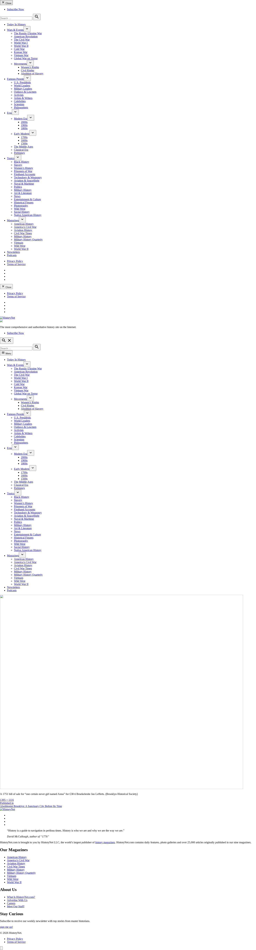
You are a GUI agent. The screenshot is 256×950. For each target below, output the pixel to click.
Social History (22, 211)
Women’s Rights (30, 67)
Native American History (27, 215)
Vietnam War (21, 55)
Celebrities (20, 101)
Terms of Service (16, 264)
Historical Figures (23, 202)
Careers (11, 903)
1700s (24, 137)
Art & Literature (23, 193)
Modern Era (20, 118)
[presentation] (27, 29)
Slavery (18, 164)
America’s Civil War (25, 227)
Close (8, 3)
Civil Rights (27, 70)
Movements (20, 63)
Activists (19, 94)
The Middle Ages (23, 146)
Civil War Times (23, 233)
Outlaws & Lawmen (25, 91)
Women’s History (23, 168)
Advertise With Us (17, 900)
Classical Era (21, 149)
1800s (24, 128)
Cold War (19, 49)
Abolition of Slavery (32, 73)
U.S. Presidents (22, 82)
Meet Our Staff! (15, 906)
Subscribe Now (15, 9)
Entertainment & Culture (27, 199)
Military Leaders (23, 88)
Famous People (15, 78)
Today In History (16, 24)
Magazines (13, 220)
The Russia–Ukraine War (28, 33)
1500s (24, 143)
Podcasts (12, 255)
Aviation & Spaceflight (26, 180)
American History (24, 223)
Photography (21, 205)
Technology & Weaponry (28, 177)
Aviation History (23, 230)
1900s (24, 125)
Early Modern (21, 133)
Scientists (19, 104)
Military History (23, 189)
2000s (24, 122)
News (17, 196)
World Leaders (22, 85)
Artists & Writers (23, 98)
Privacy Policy (15, 261)
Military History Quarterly (28, 239)
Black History (21, 161)
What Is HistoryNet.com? (21, 897)
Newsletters (13, 252)
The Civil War (22, 39)
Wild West (19, 208)
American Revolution (26, 36)
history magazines (105, 842)
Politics (18, 186)
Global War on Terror (26, 58)
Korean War (20, 52)
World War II (21, 45)
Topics (10, 158)
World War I (21, 42)
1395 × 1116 (7, 799)
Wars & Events (15, 29)
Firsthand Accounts (24, 174)
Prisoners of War (23, 171)
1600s (24, 140)
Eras (9, 112)
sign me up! (6, 926)
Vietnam (18, 242)
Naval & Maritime (24, 183)
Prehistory (19, 152)
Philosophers (21, 107)
